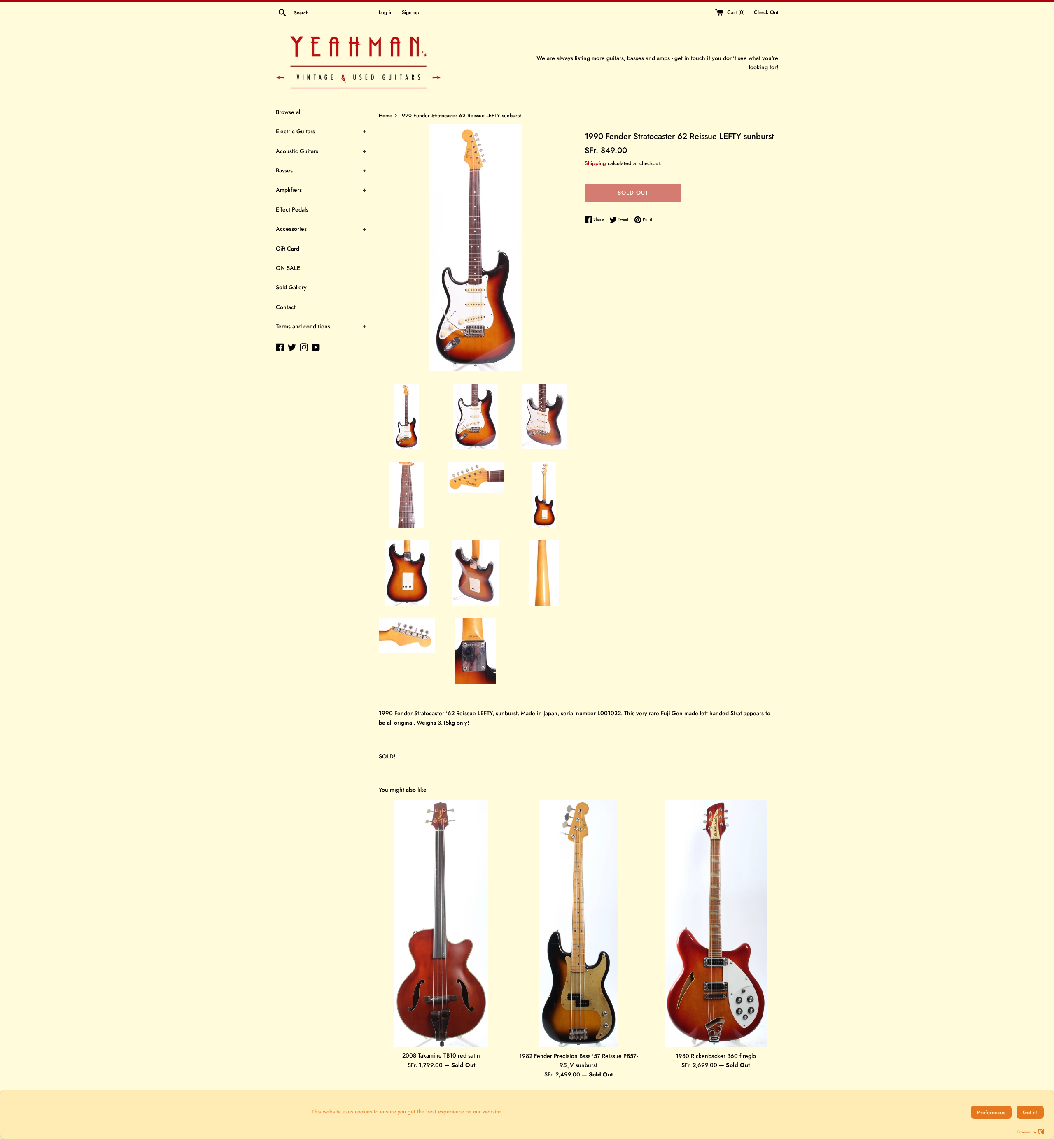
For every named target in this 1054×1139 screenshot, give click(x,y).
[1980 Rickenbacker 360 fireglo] (716, 923)
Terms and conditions (321, 326)
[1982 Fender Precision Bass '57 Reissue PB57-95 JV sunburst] (578, 923)
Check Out (766, 12)
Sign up (410, 12)
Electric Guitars (321, 131)
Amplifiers (321, 190)
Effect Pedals (292, 209)
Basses (321, 170)
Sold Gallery (291, 287)
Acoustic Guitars (321, 151)
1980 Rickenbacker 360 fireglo (716, 1056)
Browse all (288, 112)
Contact (286, 307)
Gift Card (287, 248)
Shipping (595, 163)
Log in (386, 12)
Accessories (321, 229)
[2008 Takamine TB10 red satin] (441, 923)
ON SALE (288, 268)
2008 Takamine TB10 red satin (441, 1055)
